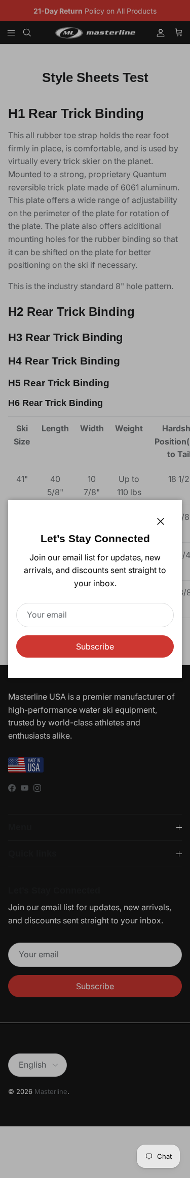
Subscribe (95, 646)
